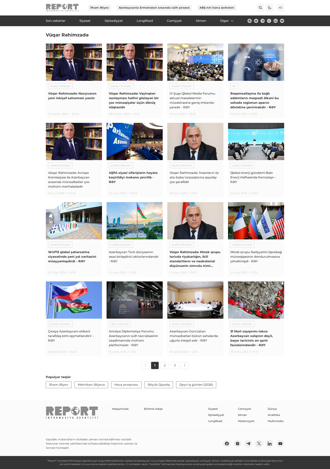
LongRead (215, 421)
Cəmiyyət (244, 409)
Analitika (274, 415)
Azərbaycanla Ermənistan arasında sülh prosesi (154, 7)
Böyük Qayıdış (159, 384)
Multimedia (275, 421)
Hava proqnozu (126, 384)
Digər (224, 21)
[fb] (249, 21)
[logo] (62, 7)
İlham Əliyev (99, 7)
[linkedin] (275, 21)
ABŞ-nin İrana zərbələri (217, 7)
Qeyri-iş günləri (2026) (196, 384)
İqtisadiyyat (216, 415)
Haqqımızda (120, 409)
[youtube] (282, 21)
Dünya (272, 409)
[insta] (256, 21)
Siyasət (213, 409)
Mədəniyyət (246, 421)
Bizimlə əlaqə (153, 409)
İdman (242, 415)
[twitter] (269, 21)
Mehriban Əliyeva (91, 384)
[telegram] (262, 21)
